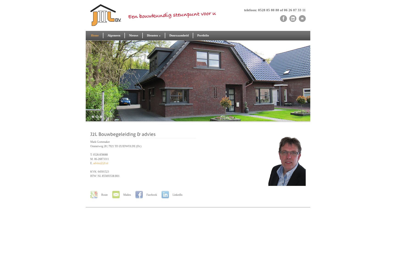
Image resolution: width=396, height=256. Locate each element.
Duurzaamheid (179, 35)
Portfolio (203, 35)
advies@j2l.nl (100, 163)
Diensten (154, 35)
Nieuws (133, 35)
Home (95, 35)
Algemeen (113, 35)
